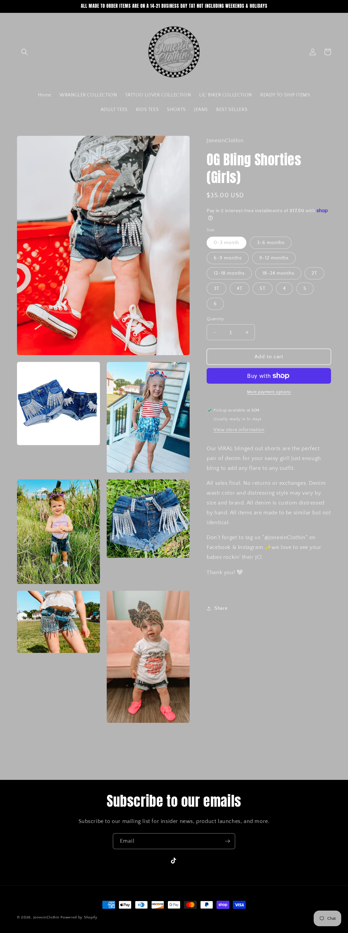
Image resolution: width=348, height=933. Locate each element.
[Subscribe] (227, 841)
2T (314, 273)
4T (239, 288)
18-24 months (278, 273)
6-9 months (228, 258)
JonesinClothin (46, 917)
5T (262, 288)
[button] (24, 51)
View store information (238, 430)
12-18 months (229, 273)
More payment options (269, 392)
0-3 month (226, 242)
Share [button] (220, 608)
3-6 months (270, 242)
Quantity (215, 318)
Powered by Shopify (79, 917)
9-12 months (274, 258)
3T (216, 288)
